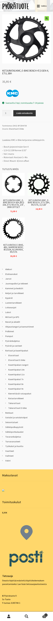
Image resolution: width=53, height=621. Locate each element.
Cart (40, 614)
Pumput (9, 336)
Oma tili (9, 616)
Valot (8, 460)
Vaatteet (9, 451)
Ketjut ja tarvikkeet (14, 293)
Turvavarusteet (12, 441)
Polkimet (9, 331)
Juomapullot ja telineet (16, 283)
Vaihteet (9, 455)
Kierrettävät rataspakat (19, 393)
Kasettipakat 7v (16, 379)
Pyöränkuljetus (12, 341)
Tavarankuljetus (13, 436)
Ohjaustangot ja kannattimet (19, 326)
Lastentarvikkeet (13, 302)
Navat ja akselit (12, 321)
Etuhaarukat (11, 274)
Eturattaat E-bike (16, 129)
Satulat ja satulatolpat (16, 417)
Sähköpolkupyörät (14, 427)
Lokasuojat (10, 307)
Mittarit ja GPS (12, 317)
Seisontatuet (11, 422)
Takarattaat (14, 403)
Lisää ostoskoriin (24, 113)
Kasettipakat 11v (16, 374)
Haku (26, 616)
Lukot (8, 312)
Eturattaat (13, 355)
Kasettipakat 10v (16, 369)
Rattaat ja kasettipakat (16, 350)
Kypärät (9, 298)
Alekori (8, 269)
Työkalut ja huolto (14, 446)
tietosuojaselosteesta (36, 584)
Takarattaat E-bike (17, 408)
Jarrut (8, 278)
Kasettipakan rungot (18, 364)
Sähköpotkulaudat (14, 431)
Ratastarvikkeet (16, 398)
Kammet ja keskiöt (14, 288)
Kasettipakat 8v (16, 384)
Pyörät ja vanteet (13, 345)
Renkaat (9, 412)
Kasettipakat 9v (16, 388)
